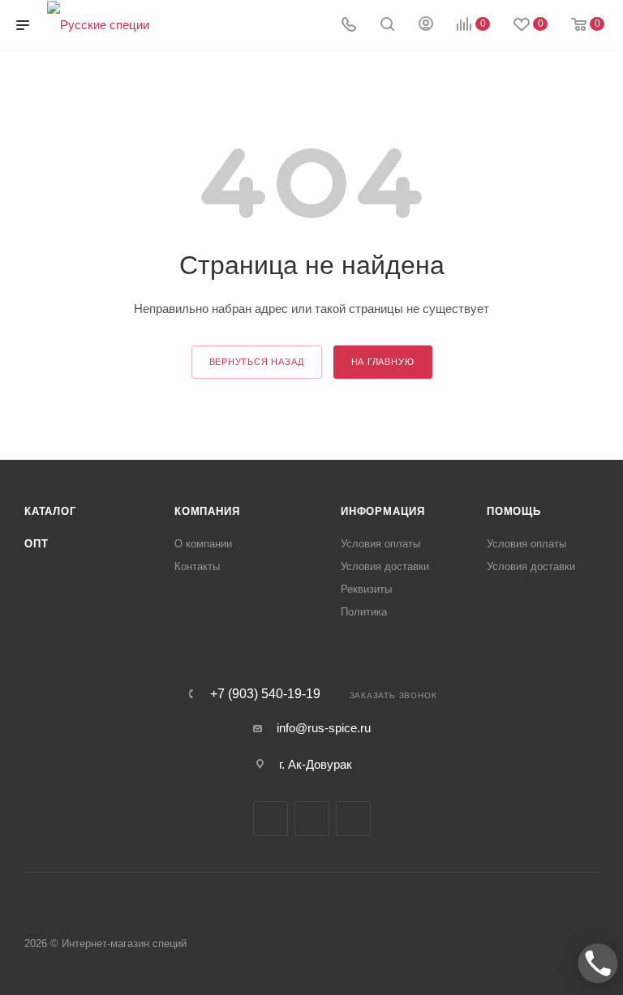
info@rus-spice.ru (324, 728)
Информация (383, 511)
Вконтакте (270, 818)
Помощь (514, 511)
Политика (364, 612)
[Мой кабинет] (426, 25)
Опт (36, 544)
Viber (311, 818)
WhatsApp (353, 818)
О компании (203, 544)
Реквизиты (366, 589)
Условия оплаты (380, 544)
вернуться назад (256, 362)
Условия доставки (385, 566)
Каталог (50, 511)
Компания (206, 511)
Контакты (197, 566)
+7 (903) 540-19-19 (265, 694)
